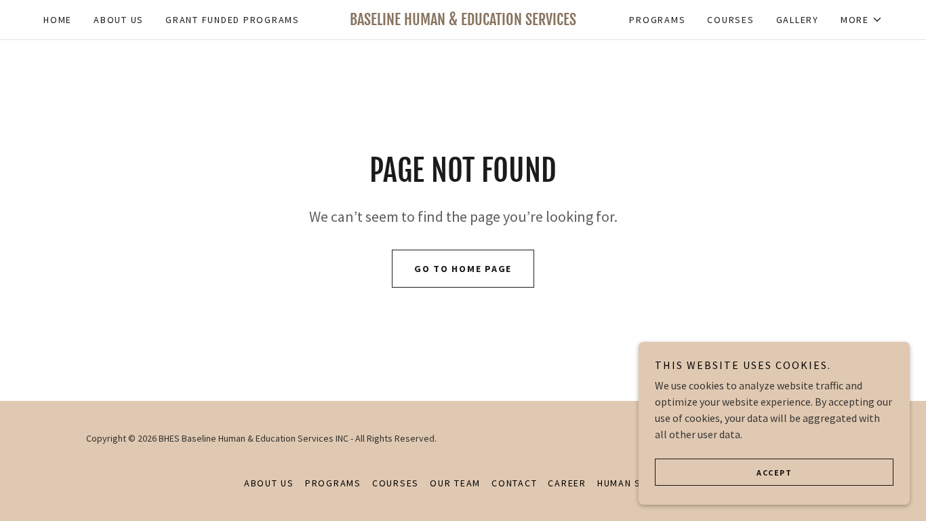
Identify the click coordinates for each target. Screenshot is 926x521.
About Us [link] (119, 20)
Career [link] (567, 483)
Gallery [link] (797, 20)
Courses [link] (730, 20)
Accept (774, 472)
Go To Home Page (463, 269)
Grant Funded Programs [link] (232, 20)
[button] (862, 20)
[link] (463, 21)
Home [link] (57, 20)
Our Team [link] (455, 483)
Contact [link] (514, 483)
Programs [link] (657, 20)
